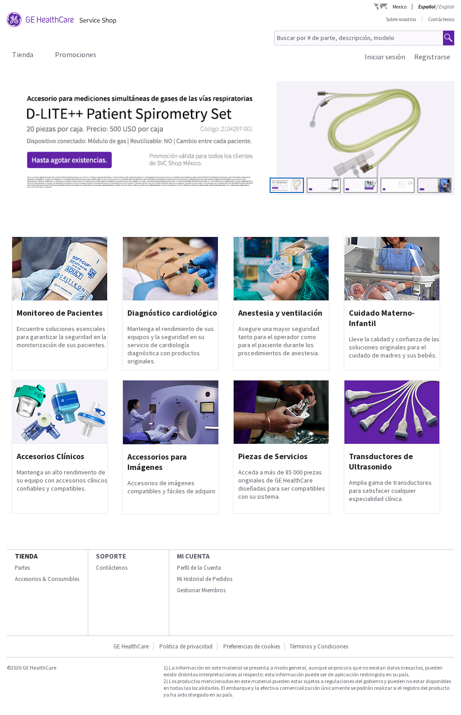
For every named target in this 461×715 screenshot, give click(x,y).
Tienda (22, 54)
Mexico (400, 7)
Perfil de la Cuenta (199, 568)
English (446, 7)
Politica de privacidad (185, 646)
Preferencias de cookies (251, 646)
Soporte (111, 556)
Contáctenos (441, 19)
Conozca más (50, 172)
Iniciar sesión (385, 56)
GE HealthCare (131, 646)
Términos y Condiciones (318, 646)
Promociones (75, 54)
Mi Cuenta (193, 556)
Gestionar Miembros (201, 590)
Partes (22, 568)
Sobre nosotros (401, 19)
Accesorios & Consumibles (47, 579)
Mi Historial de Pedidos (204, 579)
